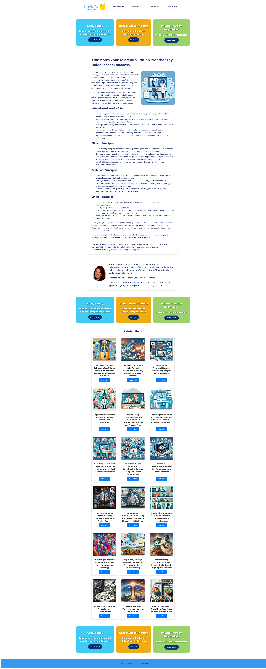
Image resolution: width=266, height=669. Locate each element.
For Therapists (118, 7)
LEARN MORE (171, 40)
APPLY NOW (95, 40)
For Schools (137, 7)
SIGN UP (133, 40)
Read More (105, 380)
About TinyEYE (173, 7)
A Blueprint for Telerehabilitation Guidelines (132, 237)
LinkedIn (136, 282)
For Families (155, 7)
